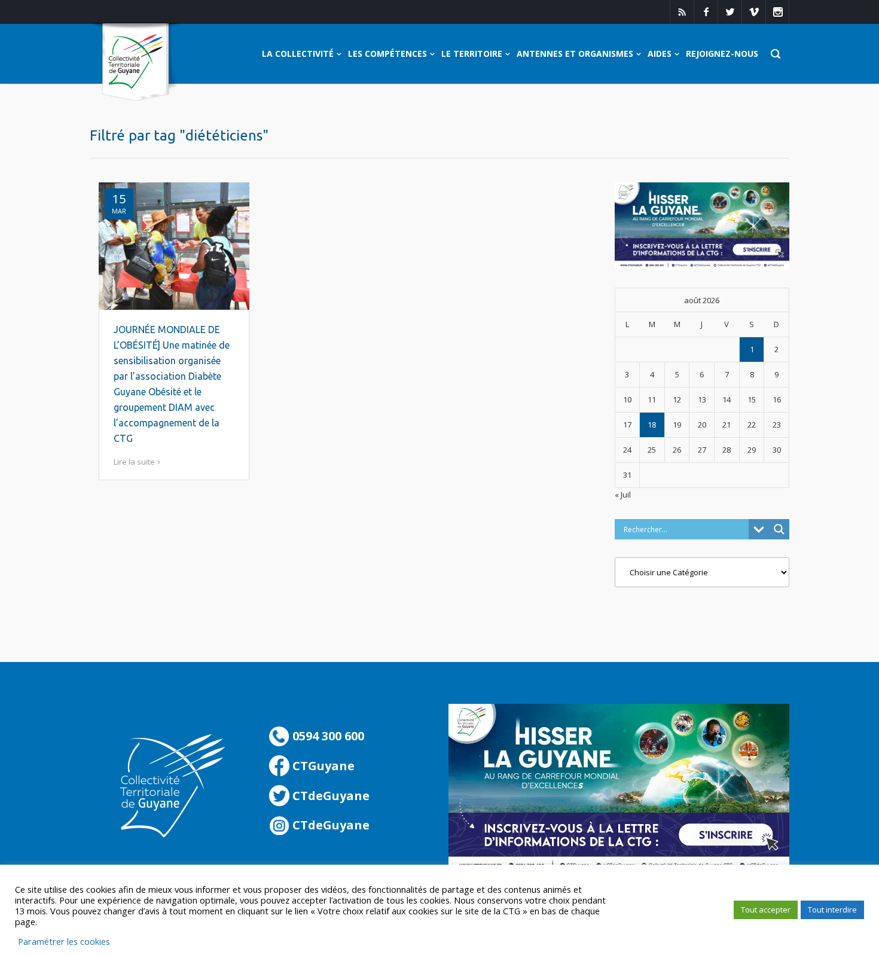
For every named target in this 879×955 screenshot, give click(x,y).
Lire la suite (134, 461)
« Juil (623, 494)
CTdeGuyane (329, 796)
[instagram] (777, 12)
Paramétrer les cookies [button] (64, 941)
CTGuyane (322, 766)
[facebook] (706, 12)
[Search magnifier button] (779, 529)
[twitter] (729, 12)
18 (652, 424)
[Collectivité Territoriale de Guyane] (135, 62)
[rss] (682, 12)
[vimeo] (753, 12)
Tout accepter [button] (766, 909)
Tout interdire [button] (832, 909)
